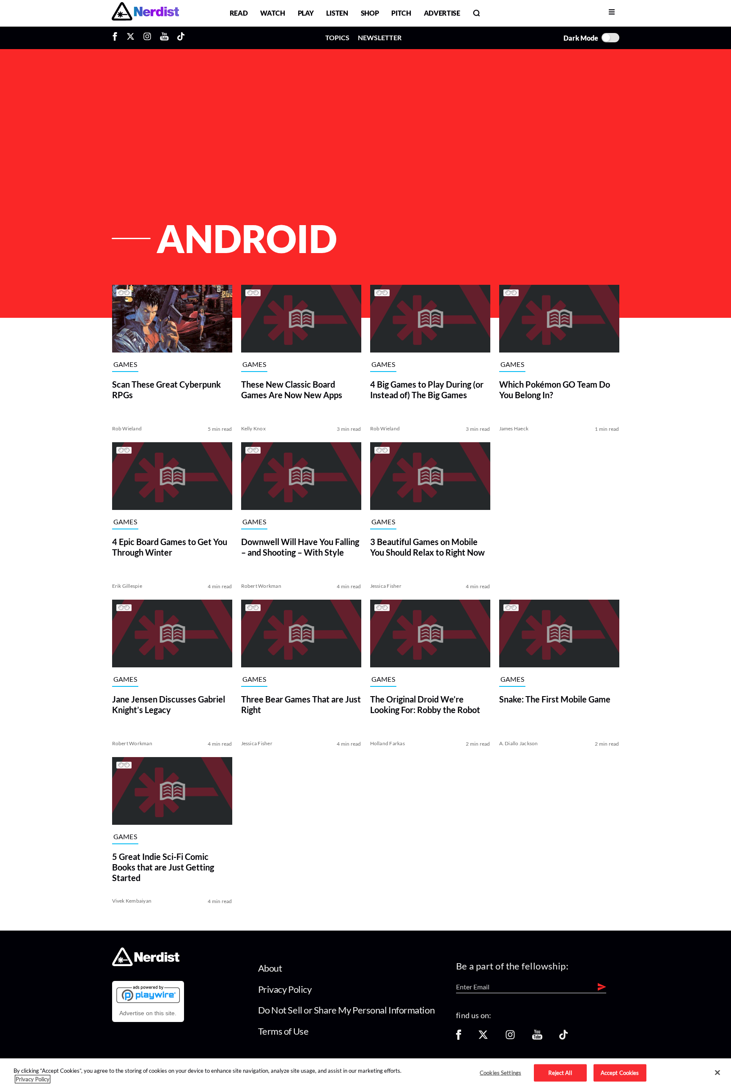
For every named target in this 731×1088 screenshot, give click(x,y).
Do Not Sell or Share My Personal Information (346, 1010)
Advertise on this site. (147, 1013)
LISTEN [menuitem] (337, 13)
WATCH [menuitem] (272, 13)
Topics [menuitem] (337, 37)
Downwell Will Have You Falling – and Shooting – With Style (300, 547)
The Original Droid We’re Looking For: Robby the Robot (425, 704)
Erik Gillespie (127, 586)
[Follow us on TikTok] (563, 1037)
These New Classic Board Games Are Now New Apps (291, 389)
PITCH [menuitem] (401, 13)
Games (125, 365)
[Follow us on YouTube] (537, 1037)
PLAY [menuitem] (306, 13)
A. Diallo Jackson (518, 743)
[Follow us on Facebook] (458, 1037)
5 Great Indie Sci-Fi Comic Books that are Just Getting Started (163, 867)
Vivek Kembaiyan (132, 901)
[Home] (145, 963)
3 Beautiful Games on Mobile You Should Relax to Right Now (427, 547)
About (270, 968)
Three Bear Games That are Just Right (301, 704)
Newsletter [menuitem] (379, 37)
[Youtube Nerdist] (164, 38)
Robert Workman (261, 586)
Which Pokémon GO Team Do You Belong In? (554, 389)
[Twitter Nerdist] (130, 38)
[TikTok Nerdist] (181, 38)
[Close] (717, 1072)
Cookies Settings (500, 1072)
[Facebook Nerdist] (117, 38)
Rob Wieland (127, 428)
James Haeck (514, 428)
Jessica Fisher (385, 586)
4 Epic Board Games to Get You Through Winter (169, 547)
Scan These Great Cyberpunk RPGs (166, 389)
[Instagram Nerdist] (147, 38)
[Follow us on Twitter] (483, 1037)
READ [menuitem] (239, 13)
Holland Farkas (387, 743)
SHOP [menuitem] (370, 13)
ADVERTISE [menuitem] (442, 13)
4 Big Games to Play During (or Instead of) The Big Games (427, 389)
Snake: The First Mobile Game (554, 699)
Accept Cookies (620, 1072)
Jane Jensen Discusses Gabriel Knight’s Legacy (168, 704)
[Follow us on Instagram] (510, 1037)
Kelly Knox (253, 428)
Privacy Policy (285, 989)
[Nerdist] (145, 13)
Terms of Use (283, 1031)
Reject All (560, 1072)
